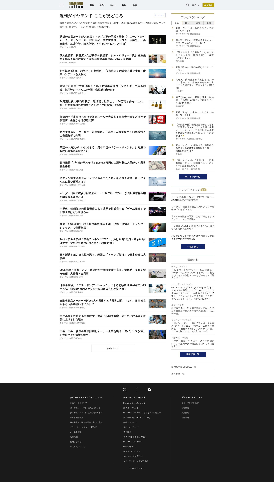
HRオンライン (129, 446)
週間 (198, 22)
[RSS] (149, 390)
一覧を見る (192, 246)
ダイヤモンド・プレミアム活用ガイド (86, 412)
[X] (124, 390)
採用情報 (185, 412)
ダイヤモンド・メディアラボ (135, 461)
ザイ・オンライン (131, 427)
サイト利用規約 (76, 417)
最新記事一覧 (192, 354)
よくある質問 (75, 432)
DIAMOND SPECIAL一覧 (183, 366)
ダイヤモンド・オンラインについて (86, 397)
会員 (209, 22)
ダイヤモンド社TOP (190, 403)
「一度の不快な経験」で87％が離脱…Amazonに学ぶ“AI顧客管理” (192, 198)
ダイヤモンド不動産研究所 (134, 436)
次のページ (113, 348)
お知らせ (185, 417)
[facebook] (137, 390)
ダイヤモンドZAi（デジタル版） (137, 417)
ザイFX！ (127, 432)
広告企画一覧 (178, 373)
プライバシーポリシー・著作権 (83, 427)
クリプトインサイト (131, 451)
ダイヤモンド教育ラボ (132, 456)
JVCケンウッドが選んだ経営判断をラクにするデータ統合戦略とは (192, 237)
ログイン (196, 5)
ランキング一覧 (192, 176)
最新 (177, 22)
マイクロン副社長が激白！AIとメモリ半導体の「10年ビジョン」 (192, 208)
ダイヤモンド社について (193, 397)
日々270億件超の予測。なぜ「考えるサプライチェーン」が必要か (192, 218)
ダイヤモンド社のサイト (134, 397)
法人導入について (77, 446)
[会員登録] (208, 5)
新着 (92, 5)
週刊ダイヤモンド (131, 407)
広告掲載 (74, 436)
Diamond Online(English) (134, 403)
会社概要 (185, 407)
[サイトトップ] (76, 5)
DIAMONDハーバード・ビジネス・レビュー (142, 412)
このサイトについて (78, 403)
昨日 (187, 22)
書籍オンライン (130, 422)
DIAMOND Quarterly (132, 441)
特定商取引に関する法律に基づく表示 (86, 422)
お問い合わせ (75, 441)
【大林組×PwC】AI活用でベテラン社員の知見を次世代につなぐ (192, 227)
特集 (124, 5)
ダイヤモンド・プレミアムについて (85, 407)
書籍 (135, 5)
